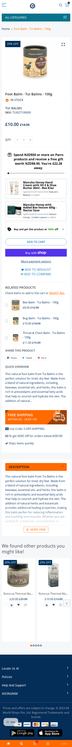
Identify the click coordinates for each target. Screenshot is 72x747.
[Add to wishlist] (18, 604)
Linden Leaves (39, 217)
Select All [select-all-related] (57, 293)
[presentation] (5, 602)
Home (6, 29)
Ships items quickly (21, 443)
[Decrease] (17, 140)
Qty (8, 139)
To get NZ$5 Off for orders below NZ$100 (35, 436)
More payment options (36, 261)
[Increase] (30, 140)
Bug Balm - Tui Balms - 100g (41, 318)
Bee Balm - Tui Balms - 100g (41, 302)
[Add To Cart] (11, 605)
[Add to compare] (25, 604)
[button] (31, 645)
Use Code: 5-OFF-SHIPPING (27, 429)
